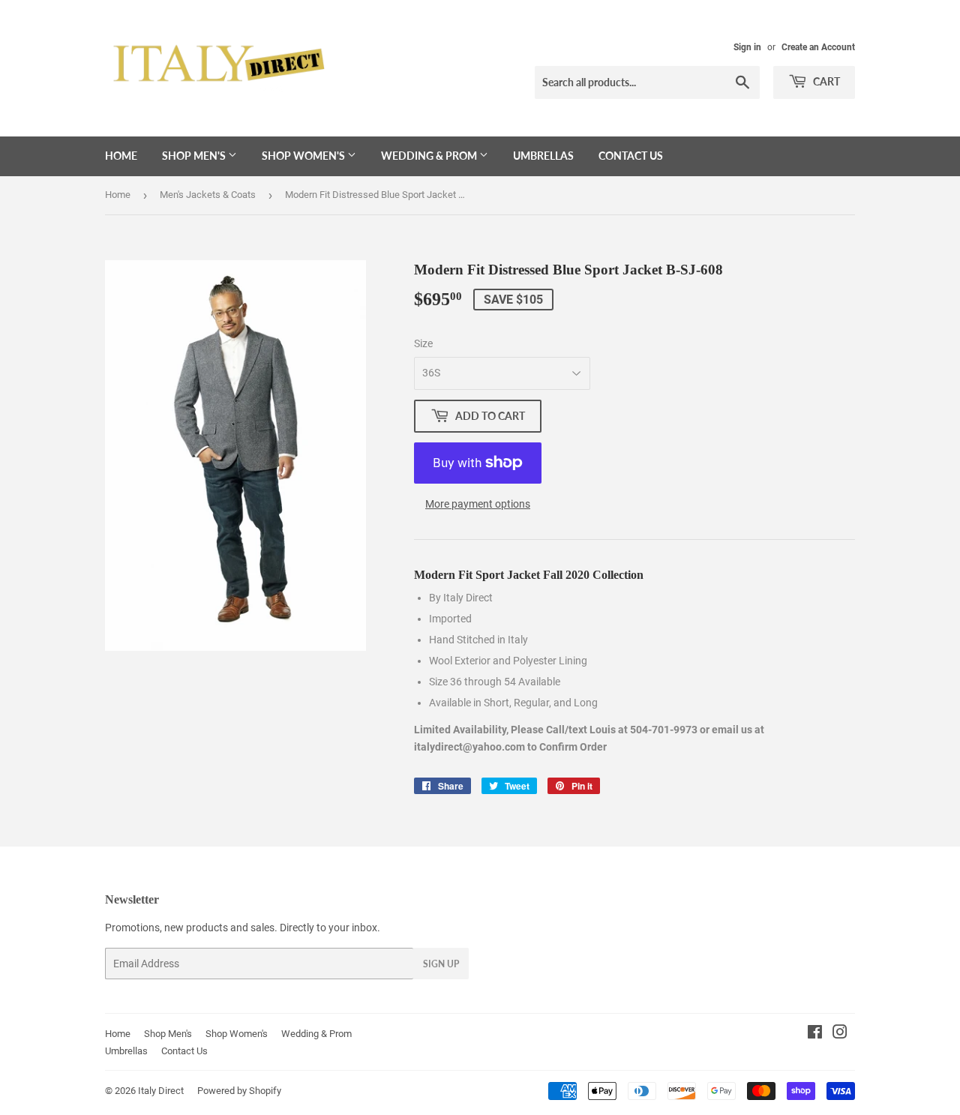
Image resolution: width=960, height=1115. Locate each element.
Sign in (747, 47)
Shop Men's (195, 155)
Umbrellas (543, 155)
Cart (825, 81)
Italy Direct (161, 1090)
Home (121, 155)
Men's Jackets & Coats (208, 194)
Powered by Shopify (239, 1090)
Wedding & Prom (430, 155)
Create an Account (818, 47)
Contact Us (630, 155)
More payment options (477, 504)
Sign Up (441, 964)
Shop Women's (304, 155)
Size (423, 343)
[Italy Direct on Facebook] (815, 1034)
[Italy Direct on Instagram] (840, 1034)
